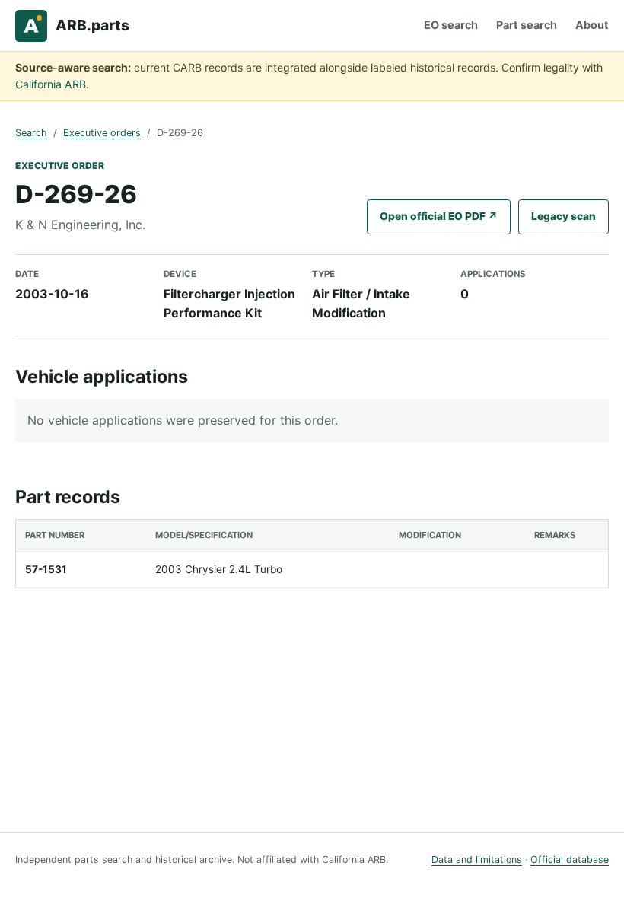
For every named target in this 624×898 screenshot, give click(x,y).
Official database (569, 859)
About (592, 24)
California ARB (50, 84)
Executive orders (102, 133)
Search (31, 133)
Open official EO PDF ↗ (439, 216)
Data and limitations (476, 859)
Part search (526, 24)
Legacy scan (563, 216)
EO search (451, 24)
